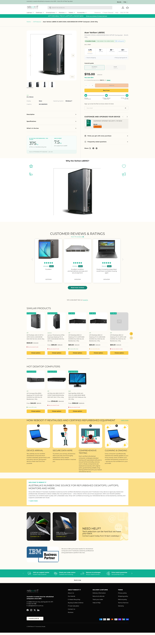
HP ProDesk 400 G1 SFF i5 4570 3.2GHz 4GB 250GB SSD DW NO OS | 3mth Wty (35, 337)
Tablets (71, 12)
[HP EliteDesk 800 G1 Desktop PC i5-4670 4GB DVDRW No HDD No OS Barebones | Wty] (119, 321)
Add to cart (97, 126)
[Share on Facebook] (93, 148)
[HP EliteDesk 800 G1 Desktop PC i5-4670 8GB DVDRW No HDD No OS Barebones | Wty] (77, 321)
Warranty (121, 606)
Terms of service (123, 602)
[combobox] (80, 7)
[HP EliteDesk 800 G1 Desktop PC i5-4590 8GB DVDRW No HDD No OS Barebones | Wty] (98, 321)
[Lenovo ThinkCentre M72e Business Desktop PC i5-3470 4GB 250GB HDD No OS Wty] (56, 321)
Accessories (81, 12)
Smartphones (50, 12)
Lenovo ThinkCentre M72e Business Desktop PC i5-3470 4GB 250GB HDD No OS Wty (55, 338)
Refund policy (122, 599)
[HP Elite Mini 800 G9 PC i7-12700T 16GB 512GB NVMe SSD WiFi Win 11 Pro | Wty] (56, 380)
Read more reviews (77, 287)
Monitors (62, 12)
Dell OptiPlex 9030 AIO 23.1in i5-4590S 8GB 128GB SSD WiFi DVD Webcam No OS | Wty (77, 396)
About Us (71, 593)
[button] (33, 259)
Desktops (39, 12)
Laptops (29, 12)
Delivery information (99, 593)
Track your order (98, 599)
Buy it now (106, 90)
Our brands (71, 596)
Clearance (97, 12)
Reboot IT (32, 626)
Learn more (124, 420)
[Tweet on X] (90, 148)
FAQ (125, 2)
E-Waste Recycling (74, 599)
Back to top (77, 580)
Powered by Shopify (40, 626)
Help (116, 12)
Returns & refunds (98, 596)
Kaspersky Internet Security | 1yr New (107, 121)
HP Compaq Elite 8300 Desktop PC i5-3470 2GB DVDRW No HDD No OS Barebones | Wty (34, 396)
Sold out (111, 85)
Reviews (70, 612)
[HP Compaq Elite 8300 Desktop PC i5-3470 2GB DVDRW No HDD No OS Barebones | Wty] (36, 380)
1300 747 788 (124, 12)
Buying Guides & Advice (75, 602)
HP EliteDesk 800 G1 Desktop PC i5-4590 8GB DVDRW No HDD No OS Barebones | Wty (97, 338)
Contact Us (71, 609)
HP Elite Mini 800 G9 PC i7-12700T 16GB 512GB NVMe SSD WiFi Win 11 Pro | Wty (56, 395)
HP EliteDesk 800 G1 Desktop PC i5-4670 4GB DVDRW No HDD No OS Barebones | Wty (118, 338)
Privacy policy (122, 593)
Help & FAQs (97, 602)
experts (85, 300)
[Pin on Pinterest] (96, 148)
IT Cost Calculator (73, 606)
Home (29, 21)
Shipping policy (123, 596)
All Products (37, 21)
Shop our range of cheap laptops (96, 16)
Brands (119, 2)
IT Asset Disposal (108, 12)
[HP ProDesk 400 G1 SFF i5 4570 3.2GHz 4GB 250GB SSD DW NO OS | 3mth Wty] (36, 321)
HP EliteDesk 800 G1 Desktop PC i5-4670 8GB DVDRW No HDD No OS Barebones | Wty (76, 338)
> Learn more (33, 501)
